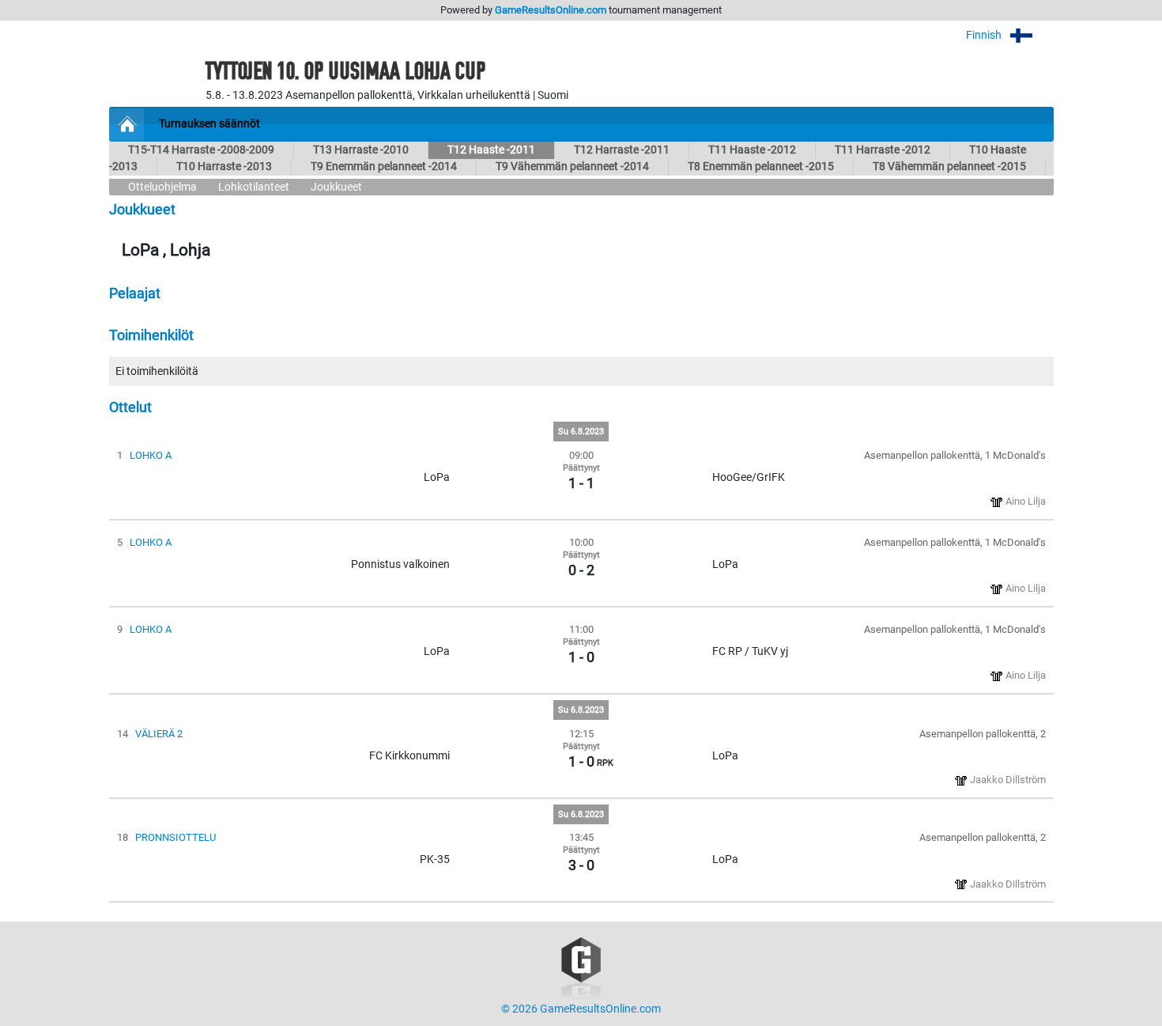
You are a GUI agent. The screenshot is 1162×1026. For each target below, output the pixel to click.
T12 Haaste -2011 (491, 150)
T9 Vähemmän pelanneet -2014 (572, 166)
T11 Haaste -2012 (752, 150)
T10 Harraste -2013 (224, 166)
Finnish (985, 35)
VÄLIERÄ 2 (159, 734)
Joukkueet (336, 187)
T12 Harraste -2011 (622, 150)
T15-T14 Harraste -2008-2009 (201, 150)
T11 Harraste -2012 (882, 150)
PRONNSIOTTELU (175, 837)
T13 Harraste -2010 (361, 150)
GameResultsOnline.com (550, 10)
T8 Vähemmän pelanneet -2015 (949, 166)
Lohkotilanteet (253, 187)
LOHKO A (151, 455)
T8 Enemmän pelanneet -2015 (761, 166)
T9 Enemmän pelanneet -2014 (384, 166)
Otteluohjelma (162, 187)
